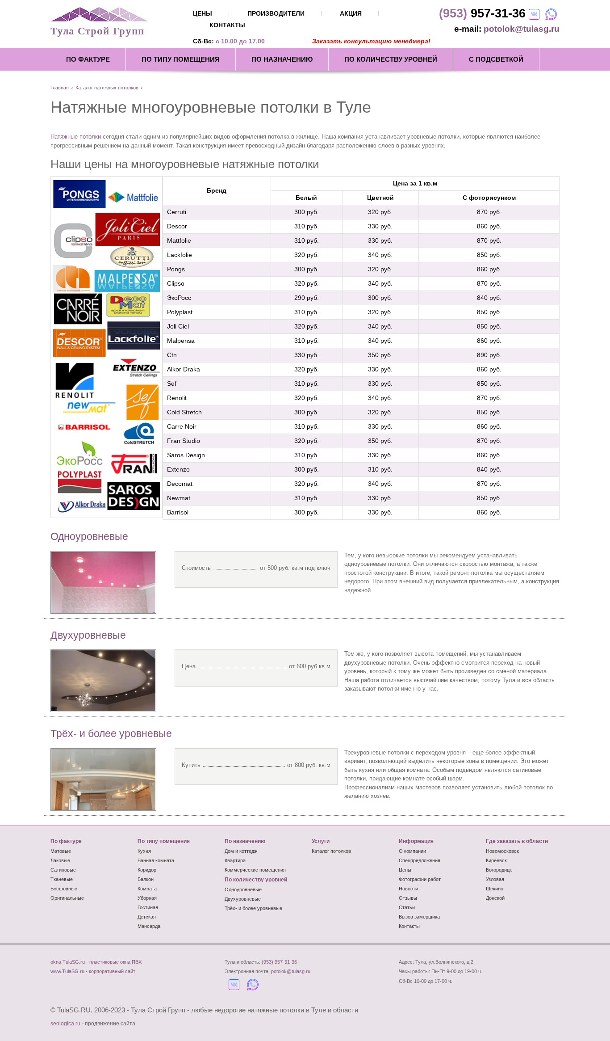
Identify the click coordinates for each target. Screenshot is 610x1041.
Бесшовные (63, 888)
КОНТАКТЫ (227, 25)
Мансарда (149, 926)
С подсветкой (496, 59)
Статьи (407, 907)
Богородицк (499, 869)
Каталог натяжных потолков (106, 87)
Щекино (494, 888)
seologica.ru (65, 1023)
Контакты (409, 926)
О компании (412, 851)
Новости (408, 888)
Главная (59, 87)
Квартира (235, 860)
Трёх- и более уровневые (111, 733)
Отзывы (408, 898)
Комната (147, 888)
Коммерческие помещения (255, 869)
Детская (147, 916)
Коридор (147, 869)
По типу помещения (181, 59)
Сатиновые (63, 869)
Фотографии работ (420, 879)
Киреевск (496, 860)
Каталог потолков (331, 851)
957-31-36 (482, 13)
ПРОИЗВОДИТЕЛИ (276, 13)
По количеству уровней (390, 59)
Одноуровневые (89, 536)
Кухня (144, 851)
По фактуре (88, 59)
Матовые (60, 851)
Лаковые (60, 860)
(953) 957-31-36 (279, 962)
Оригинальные (67, 898)
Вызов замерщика (419, 916)
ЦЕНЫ (202, 13)
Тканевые (61, 879)
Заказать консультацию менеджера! (371, 41)
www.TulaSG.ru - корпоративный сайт (92, 971)
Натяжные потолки (75, 136)
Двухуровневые (88, 635)
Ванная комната (156, 860)
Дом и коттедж (241, 851)
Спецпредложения (419, 860)
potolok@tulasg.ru (522, 29)
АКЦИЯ (351, 13)
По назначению (282, 59)
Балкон (146, 879)
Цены (405, 869)
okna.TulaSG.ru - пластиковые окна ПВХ (96, 962)
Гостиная (148, 907)
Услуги (321, 841)
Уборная (147, 898)
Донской (495, 898)
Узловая (495, 879)
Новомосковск (502, 851)
